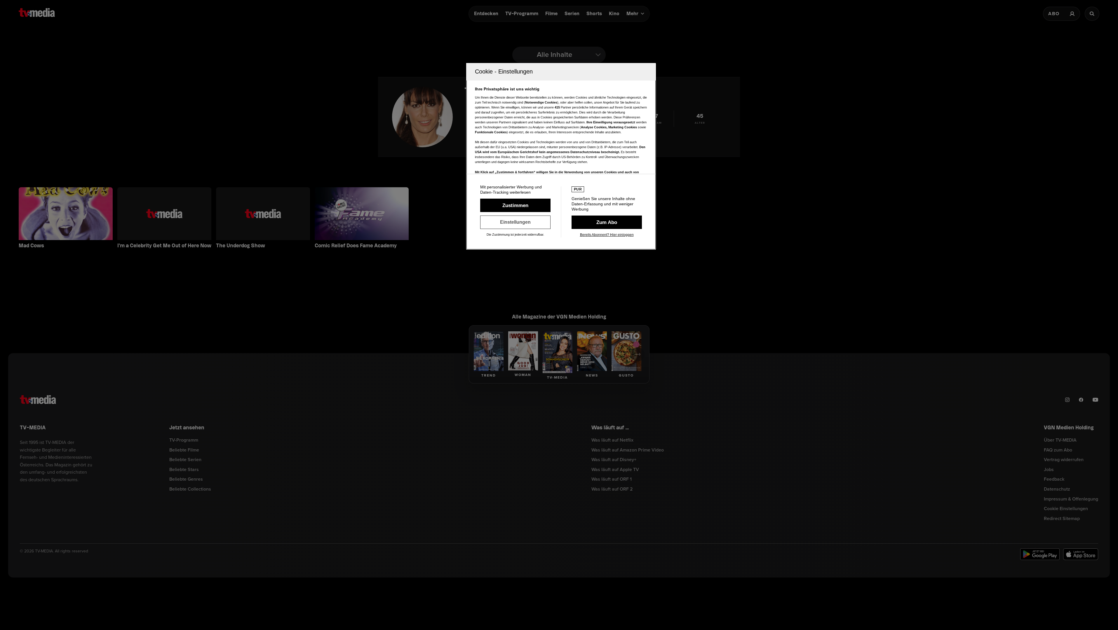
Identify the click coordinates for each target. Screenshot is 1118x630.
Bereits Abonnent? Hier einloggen (607, 235)
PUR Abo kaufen (607, 222)
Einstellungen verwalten (515, 222)
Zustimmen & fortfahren (515, 205)
